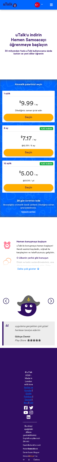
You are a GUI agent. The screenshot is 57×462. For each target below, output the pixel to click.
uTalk (29, 372)
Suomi (30, 452)
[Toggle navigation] (51, 4)
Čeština (36, 460)
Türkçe (31, 456)
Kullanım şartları (28, 212)
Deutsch (36, 438)
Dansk (25, 452)
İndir (31, 403)
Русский (37, 445)
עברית (35, 456)
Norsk (35, 449)
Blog (26, 403)
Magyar (36, 452)
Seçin (28, 117)
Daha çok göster (26, 269)
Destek (28, 400)
